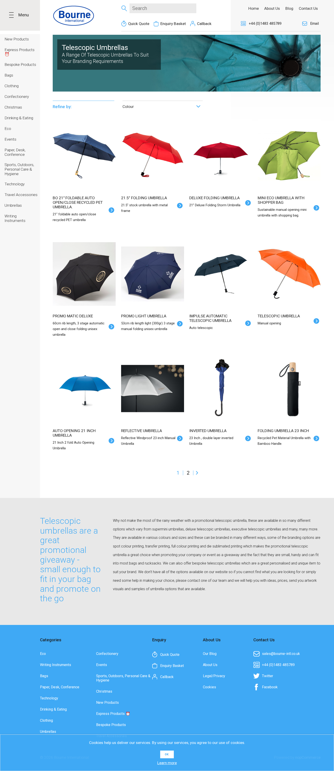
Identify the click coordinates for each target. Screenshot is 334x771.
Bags (44, 676)
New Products (107, 702)
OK (167, 754)
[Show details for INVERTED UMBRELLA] (220, 383)
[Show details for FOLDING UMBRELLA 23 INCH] (289, 383)
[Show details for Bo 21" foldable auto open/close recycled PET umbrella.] (84, 150)
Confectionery (107, 654)
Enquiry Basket (173, 23)
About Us (210, 665)
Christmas (104, 691)
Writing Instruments (55, 665)
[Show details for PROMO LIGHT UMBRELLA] (152, 269)
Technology (49, 698)
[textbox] (163, 8)
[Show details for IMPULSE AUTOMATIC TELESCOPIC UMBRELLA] (220, 269)
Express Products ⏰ (113, 713)
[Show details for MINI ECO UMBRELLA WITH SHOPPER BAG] (289, 150)
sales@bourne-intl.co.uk (281, 654)
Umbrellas (48, 731)
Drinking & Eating (53, 709)
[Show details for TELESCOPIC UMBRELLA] (289, 269)
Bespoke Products (111, 725)
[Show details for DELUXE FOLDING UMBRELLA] (220, 150)
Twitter (267, 676)
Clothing (46, 720)
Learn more (167, 763)
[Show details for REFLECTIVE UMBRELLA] (152, 383)
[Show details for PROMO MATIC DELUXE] (84, 269)
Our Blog (210, 654)
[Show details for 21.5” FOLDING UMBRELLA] (152, 150)
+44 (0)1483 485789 (265, 23)
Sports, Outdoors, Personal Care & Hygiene (123, 678)
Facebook (270, 687)
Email (314, 23)
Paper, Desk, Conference (59, 687)
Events (101, 665)
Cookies (209, 687)
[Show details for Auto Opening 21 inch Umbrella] (84, 383)
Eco (43, 654)
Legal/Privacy (214, 676)
